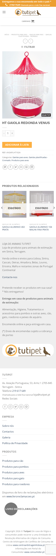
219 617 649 (19, 391)
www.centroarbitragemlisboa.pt (29, 545)
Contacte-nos (9, 277)
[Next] (53, 214)
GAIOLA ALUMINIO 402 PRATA (13, 228)
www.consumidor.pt (34, 552)
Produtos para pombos (15, 466)
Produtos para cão (12, 461)
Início (6, 35)
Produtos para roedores (16, 484)
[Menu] (4, 12)
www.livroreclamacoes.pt (20, 496)
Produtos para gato (13, 478)
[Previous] (2, 214)
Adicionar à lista (17, 144)
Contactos (8, 431)
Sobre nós (8, 426)
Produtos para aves (19, 35)
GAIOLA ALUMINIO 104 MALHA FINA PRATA (40, 228)
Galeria (6, 437)
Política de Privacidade (15, 443)
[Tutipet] (28, 12)
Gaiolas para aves (36, 35)
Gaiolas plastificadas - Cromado (35, 35)
